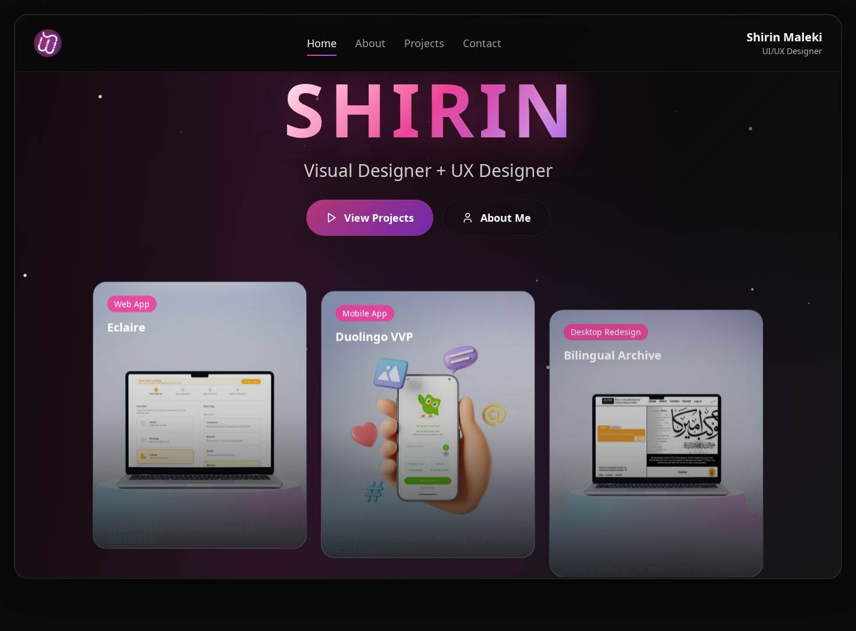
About (370, 43)
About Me (505, 218)
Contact (482, 43)
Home (322, 43)
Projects (424, 43)
